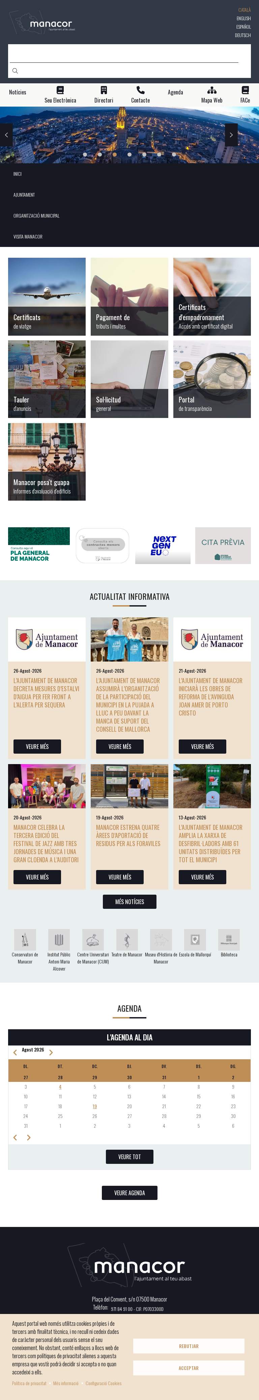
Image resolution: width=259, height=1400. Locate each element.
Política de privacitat (29, 1383)
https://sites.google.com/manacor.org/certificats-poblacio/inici (47, 296)
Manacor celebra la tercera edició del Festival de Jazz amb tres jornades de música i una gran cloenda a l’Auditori (46, 843)
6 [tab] (159, 154)
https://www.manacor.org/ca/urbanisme (47, 462)
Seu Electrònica (60, 100)
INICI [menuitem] (17, 173)
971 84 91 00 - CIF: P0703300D (137, 1308)
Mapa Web (211, 100)
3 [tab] (115, 154)
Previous (6, 134)
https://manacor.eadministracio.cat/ (129, 379)
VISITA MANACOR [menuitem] (27, 236)
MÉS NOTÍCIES (129, 902)
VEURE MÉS (37, 747)
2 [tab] (100, 154)
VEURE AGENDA (129, 1193)
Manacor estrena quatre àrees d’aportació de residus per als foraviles (128, 835)
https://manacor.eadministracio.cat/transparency (212, 379)
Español (243, 26)
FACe (245, 100)
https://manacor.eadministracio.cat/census (212, 296)
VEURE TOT (129, 1157)
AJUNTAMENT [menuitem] (24, 194)
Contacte (140, 100)
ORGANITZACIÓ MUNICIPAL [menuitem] (36, 215)
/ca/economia (129, 296)
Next (231, 134)
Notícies (17, 92)
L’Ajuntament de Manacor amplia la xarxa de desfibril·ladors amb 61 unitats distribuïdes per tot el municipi (210, 843)
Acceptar (189, 1368)
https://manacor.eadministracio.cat (47, 379)
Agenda (175, 92)
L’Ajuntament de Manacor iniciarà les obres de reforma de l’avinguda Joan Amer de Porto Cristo (210, 696)
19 (95, 1106)
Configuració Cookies (103, 1383)
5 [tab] (144, 154)
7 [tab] (174, 154)
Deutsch (243, 34)
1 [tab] (85, 154)
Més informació (66, 1383)
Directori (103, 100)
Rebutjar (189, 1346)
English (244, 18)
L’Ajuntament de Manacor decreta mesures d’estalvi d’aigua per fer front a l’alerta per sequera (46, 692)
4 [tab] (129, 154)
